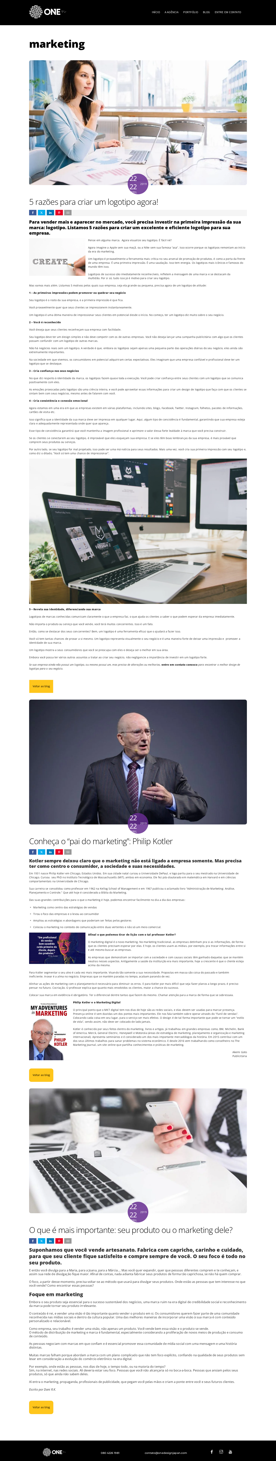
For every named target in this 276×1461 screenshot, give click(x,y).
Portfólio (190, 12)
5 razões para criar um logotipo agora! (93, 201)
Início (156, 12)
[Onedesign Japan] (48, 17)
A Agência (172, 12)
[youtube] (230, 1451)
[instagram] (221, 1451)
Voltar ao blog (41, 686)
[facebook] (212, 1451)
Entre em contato (228, 12)
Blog (206, 12)
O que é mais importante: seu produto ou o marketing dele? (130, 1229)
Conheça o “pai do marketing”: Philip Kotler (101, 841)
